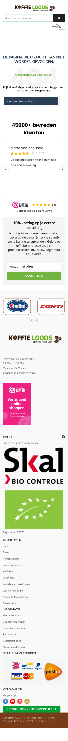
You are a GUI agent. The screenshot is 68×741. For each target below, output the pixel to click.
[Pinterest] (19, 701)
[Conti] (51, 306)
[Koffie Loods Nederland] (34, 8)
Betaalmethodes (12, 640)
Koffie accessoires (12, 565)
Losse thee (9, 577)
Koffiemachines (11, 558)
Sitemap (53, 720)
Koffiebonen (9, 571)
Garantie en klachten (14, 647)
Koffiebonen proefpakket (17, 584)
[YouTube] (12, 701)
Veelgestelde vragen (14, 621)
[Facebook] (5, 701)
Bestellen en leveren (14, 628)
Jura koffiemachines (14, 590)
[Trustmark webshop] (17, 404)
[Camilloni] (17, 306)
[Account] (62, 27)
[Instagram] (27, 701)
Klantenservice (11, 615)
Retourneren (10, 634)
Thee (5, 552)
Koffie (6, 545)
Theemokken (10, 603)
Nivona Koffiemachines (15, 596)
